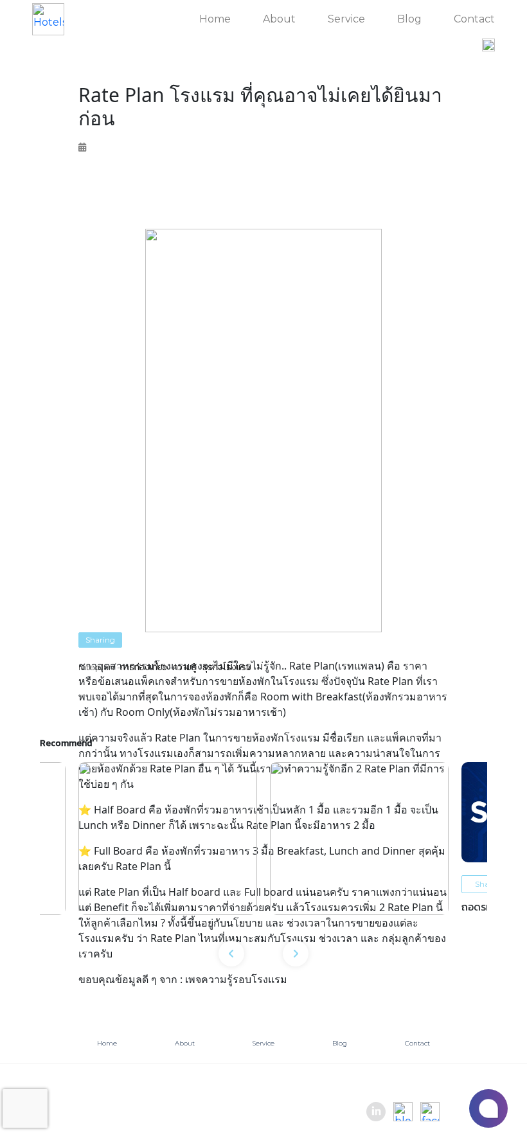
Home (215, 19)
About (279, 19)
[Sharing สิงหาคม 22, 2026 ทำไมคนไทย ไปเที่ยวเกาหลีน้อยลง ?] (359, 838)
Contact (474, 19)
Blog (409, 19)
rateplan (96, 667)
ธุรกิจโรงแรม (226, 667)
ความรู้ (185, 667)
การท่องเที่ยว (143, 667)
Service (346, 19)
